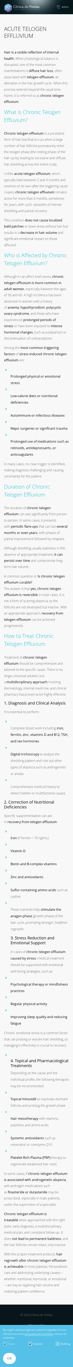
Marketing (65, 1343)
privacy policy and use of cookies (39, 1333)
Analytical (37, 1343)
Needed (11, 1343)
